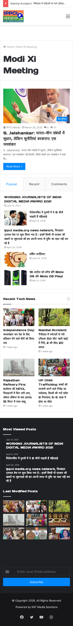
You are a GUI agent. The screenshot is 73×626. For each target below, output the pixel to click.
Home (10, 46)
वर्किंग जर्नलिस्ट (37, 254)
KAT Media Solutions (45, 607)
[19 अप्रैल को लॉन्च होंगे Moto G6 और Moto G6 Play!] (15, 277)
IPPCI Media (13, 127)
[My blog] (13, 16)
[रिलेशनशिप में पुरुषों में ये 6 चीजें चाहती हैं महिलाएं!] (15, 217)
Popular (11, 184)
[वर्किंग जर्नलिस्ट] (15, 259)
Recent (34, 184)
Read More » (14, 166)
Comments (59, 184)
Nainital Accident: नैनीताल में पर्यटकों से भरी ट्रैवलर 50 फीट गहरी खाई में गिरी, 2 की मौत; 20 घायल (53, 338)
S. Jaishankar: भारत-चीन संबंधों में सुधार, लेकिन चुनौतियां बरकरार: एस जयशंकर (33, 138)
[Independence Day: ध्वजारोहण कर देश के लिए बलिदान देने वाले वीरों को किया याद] (18, 317)
